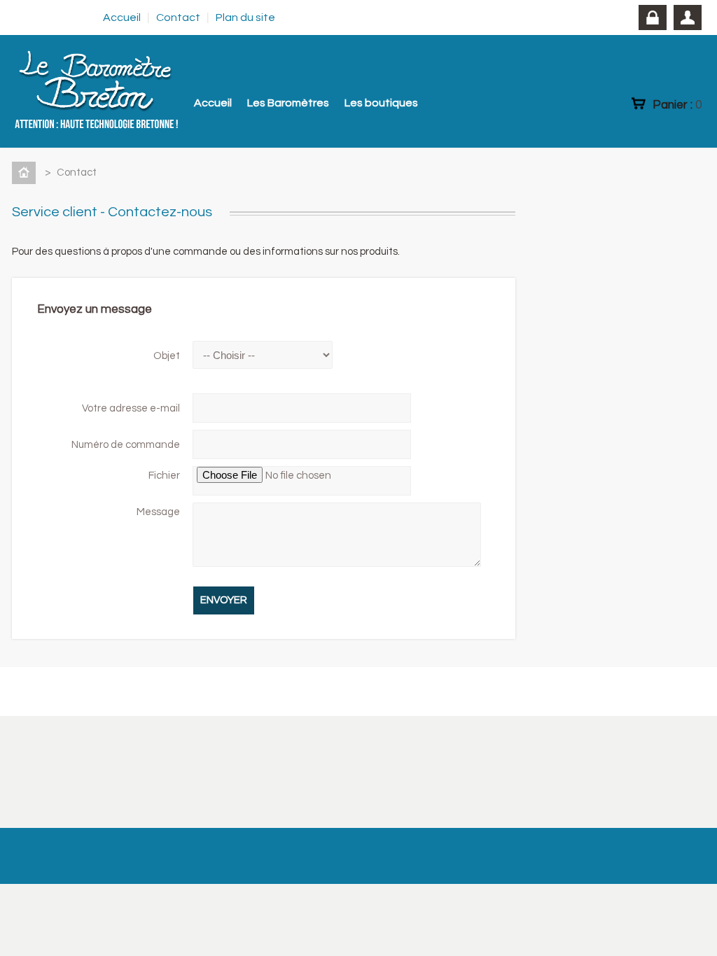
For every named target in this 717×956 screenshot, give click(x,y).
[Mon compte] (688, 17)
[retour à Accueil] (26, 172)
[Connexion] (653, 17)
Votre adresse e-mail (131, 408)
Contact (178, 17)
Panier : (677, 104)
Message (158, 512)
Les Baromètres (288, 102)
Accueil (122, 17)
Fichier (164, 475)
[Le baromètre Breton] (131, 91)
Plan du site (245, 17)
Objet (166, 356)
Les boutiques (381, 102)
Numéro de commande (125, 445)
